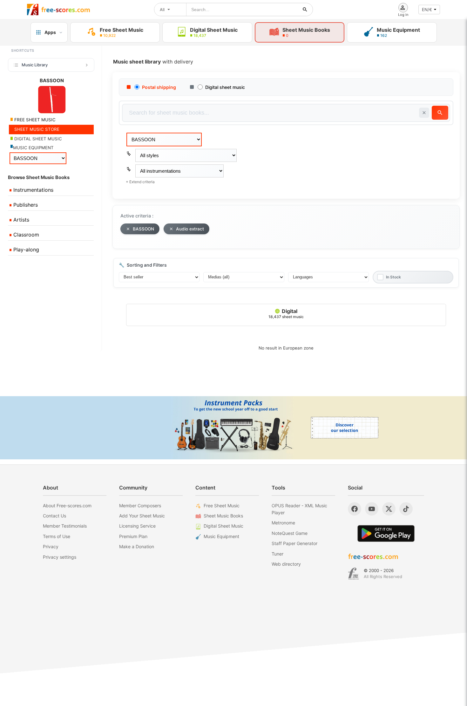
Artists (20, 219)
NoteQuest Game (290, 533)
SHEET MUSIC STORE (36, 129)
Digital (286, 313)
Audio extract (190, 228)
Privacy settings (59, 557)
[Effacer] (424, 113)
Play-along (25, 249)
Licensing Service (137, 526)
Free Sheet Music (222, 505)
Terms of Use (56, 536)
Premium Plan (133, 536)
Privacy (50, 546)
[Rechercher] (305, 9)
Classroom (25, 234)
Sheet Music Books (223, 515)
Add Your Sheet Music (142, 515)
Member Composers (140, 505)
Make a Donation (136, 546)
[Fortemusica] (353, 574)
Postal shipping (159, 87)
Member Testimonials (65, 526)
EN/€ (427, 9)
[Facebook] (354, 509)
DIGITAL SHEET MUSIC (37, 138)
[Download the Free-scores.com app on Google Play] (386, 533)
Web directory (286, 564)
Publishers (25, 205)
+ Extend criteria (140, 181)
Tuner (277, 553)
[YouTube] (371, 509)
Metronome (283, 522)
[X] (389, 509)
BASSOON (143, 228)
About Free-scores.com (67, 505)
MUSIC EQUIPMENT (33, 147)
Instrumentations (32, 190)
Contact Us (54, 515)
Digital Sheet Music (223, 526)
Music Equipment (221, 536)
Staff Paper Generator (294, 543)
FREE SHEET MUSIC (34, 119)
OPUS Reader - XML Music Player (299, 509)
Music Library (35, 64)
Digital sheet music (225, 87)
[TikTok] (406, 509)
